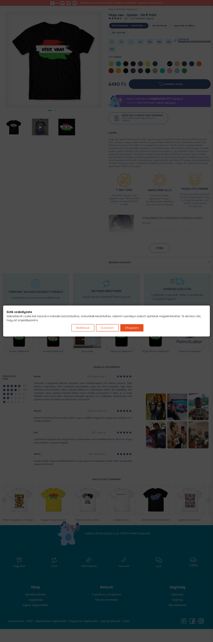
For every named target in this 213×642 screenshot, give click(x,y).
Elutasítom (107, 327)
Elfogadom (132, 327)
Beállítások (83, 327)
